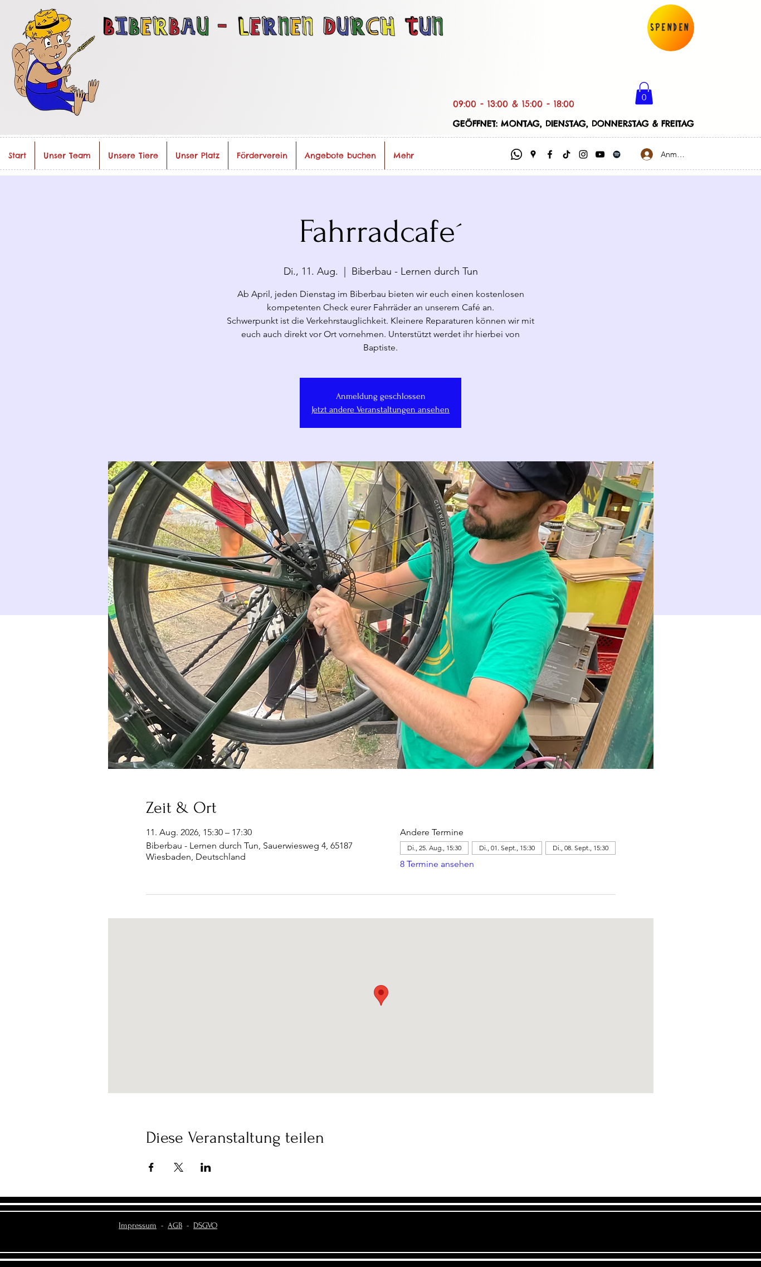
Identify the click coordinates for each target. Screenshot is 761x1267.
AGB (175, 1225)
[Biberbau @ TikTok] (566, 154)
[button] (644, 93)
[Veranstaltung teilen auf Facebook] (151, 1167)
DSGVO (205, 1225)
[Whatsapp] (516, 154)
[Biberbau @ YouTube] (600, 154)
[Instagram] (583, 154)
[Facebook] (549, 154)
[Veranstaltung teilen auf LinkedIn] (206, 1167)
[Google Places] (533, 154)
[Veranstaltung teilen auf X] (178, 1167)
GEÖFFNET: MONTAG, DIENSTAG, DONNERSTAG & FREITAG (573, 123)
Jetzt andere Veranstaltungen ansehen (380, 410)
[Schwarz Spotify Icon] (616, 154)
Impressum (138, 1225)
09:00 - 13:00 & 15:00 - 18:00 (513, 103)
